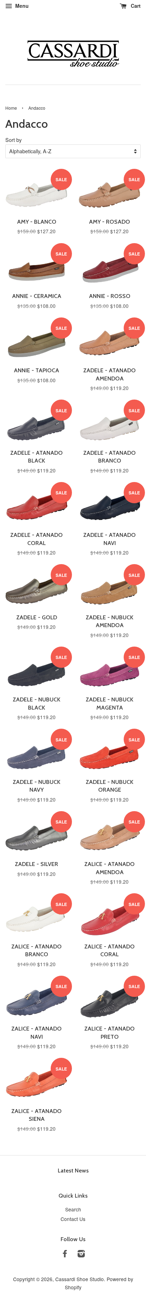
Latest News (73, 1170)
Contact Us (73, 1218)
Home (11, 108)
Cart (135, 5)
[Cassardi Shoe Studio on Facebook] (65, 1254)
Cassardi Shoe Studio (79, 1279)
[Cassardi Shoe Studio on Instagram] (81, 1254)
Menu (21, 5)
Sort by (13, 139)
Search (73, 1209)
